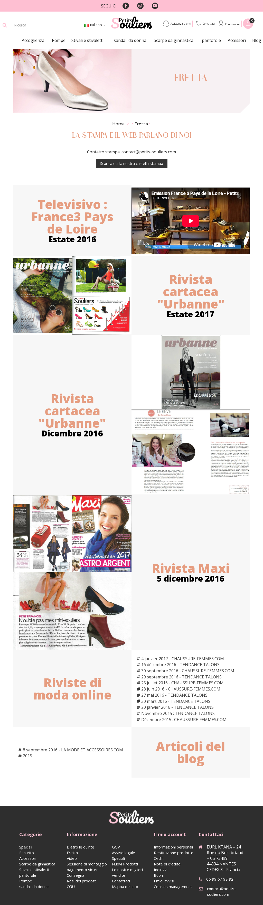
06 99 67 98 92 (219, 879)
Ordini (159, 858)
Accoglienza (33, 40)
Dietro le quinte (80, 847)
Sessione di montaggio (87, 863)
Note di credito (167, 863)
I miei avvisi (164, 880)
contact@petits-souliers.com (221, 891)
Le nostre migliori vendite (127, 872)
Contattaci (208, 23)
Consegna (75, 875)
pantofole (211, 40)
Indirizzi (160, 869)
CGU (71, 886)
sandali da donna (130, 40)
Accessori (237, 40)
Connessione (232, 24)
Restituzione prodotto (173, 852)
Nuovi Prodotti (125, 863)
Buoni (159, 875)
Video (72, 858)
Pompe (58, 40)
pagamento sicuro (83, 869)
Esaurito (26, 852)
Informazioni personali (173, 847)
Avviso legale (123, 852)
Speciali (25, 847)
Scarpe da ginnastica (173, 40)
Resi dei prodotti (82, 880)
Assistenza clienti (181, 23)
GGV (116, 847)
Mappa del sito (125, 886)
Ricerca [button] (5, 25)
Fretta (72, 852)
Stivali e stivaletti (87, 40)
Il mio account (170, 834)
